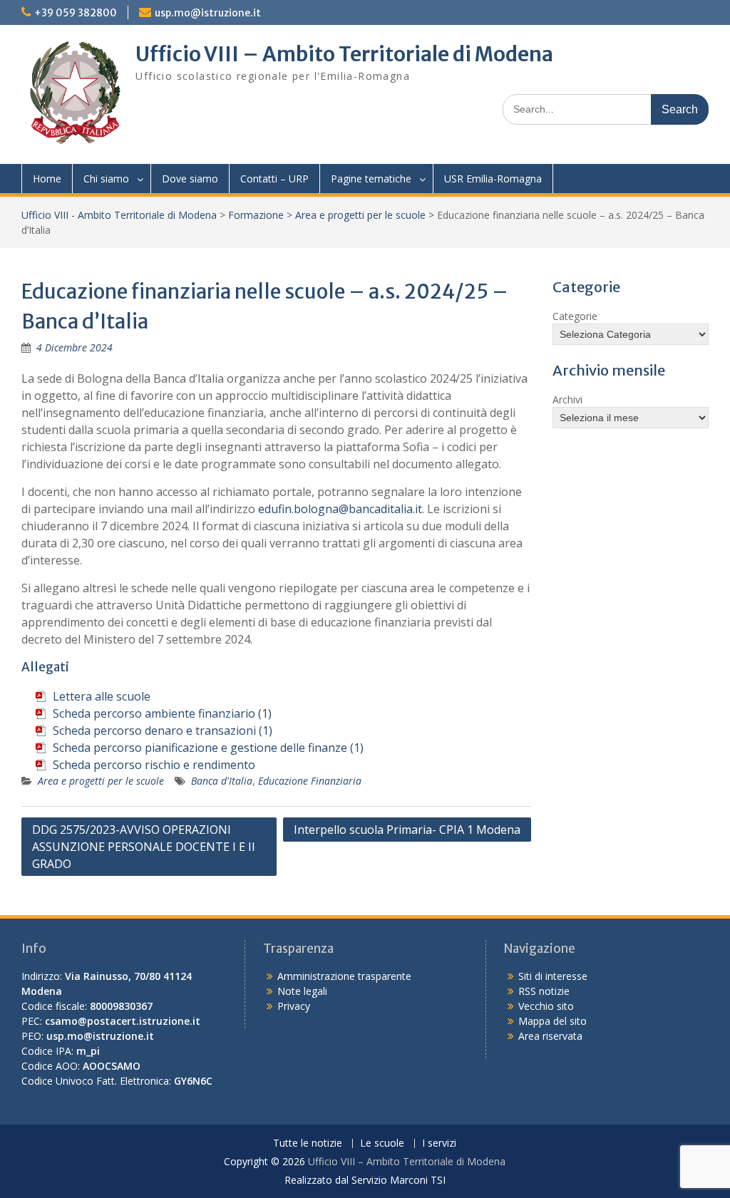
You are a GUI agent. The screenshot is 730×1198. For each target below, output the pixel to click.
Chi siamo (106, 178)
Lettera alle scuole (101, 696)
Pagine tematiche (371, 178)
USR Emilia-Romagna (493, 178)
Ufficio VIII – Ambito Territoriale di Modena (344, 54)
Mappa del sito (552, 1021)
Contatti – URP (274, 178)
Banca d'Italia (221, 781)
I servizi (439, 1143)
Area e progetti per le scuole (360, 215)
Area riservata (550, 1036)
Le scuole (382, 1143)
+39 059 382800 (75, 12)
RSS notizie (544, 991)
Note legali (302, 991)
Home (47, 178)
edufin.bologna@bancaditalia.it (340, 509)
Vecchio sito (546, 1006)
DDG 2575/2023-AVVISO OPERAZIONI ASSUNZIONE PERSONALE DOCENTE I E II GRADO (143, 847)
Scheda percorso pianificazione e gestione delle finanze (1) (208, 747)
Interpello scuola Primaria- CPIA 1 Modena (407, 829)
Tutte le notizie (307, 1143)
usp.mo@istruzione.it (208, 12)
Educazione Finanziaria (309, 781)
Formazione (256, 215)
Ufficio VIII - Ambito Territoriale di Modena (119, 215)
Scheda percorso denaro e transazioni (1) (162, 730)
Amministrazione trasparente (344, 976)
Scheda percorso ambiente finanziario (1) (162, 713)
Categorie (574, 316)
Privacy (293, 1006)
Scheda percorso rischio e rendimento (154, 765)
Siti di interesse (552, 976)
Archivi (567, 399)
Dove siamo (190, 178)
